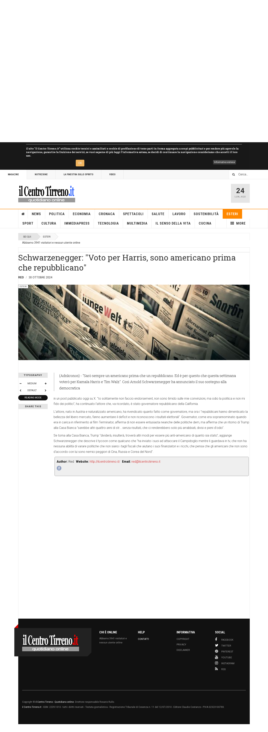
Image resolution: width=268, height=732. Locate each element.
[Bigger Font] (45, 383)
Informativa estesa (224, 162)
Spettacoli (133, 214)
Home (23, 214)
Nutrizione (41, 174)
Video (112, 174)
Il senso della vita (173, 223)
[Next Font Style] (45, 390)
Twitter (226, 645)
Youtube (226, 657)
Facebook (227, 639)
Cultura (48, 223)
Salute (158, 214)
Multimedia (137, 223)
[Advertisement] (117, 71)
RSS (223, 669)
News (36, 214)
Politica (57, 214)
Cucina (205, 223)
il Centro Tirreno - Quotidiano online (55, 702)
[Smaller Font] (20, 383)
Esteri (232, 214)
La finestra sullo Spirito (78, 174)
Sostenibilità (206, 214)
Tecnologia (108, 223)
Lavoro (179, 214)
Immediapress (77, 223)
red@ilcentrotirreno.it (145, 461)
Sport (27, 223)
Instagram (227, 663)
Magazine (13, 174)
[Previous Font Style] (20, 390)
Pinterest (227, 651)
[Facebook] (59, 468)
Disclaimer (183, 650)
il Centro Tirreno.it (31, 707)
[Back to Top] (4, 728)
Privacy (181, 644)
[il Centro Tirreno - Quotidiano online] (46, 193)
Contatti (143, 639)
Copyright (183, 639)
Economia (82, 214)
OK (80, 163)
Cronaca (107, 214)
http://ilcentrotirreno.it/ (105, 461)
